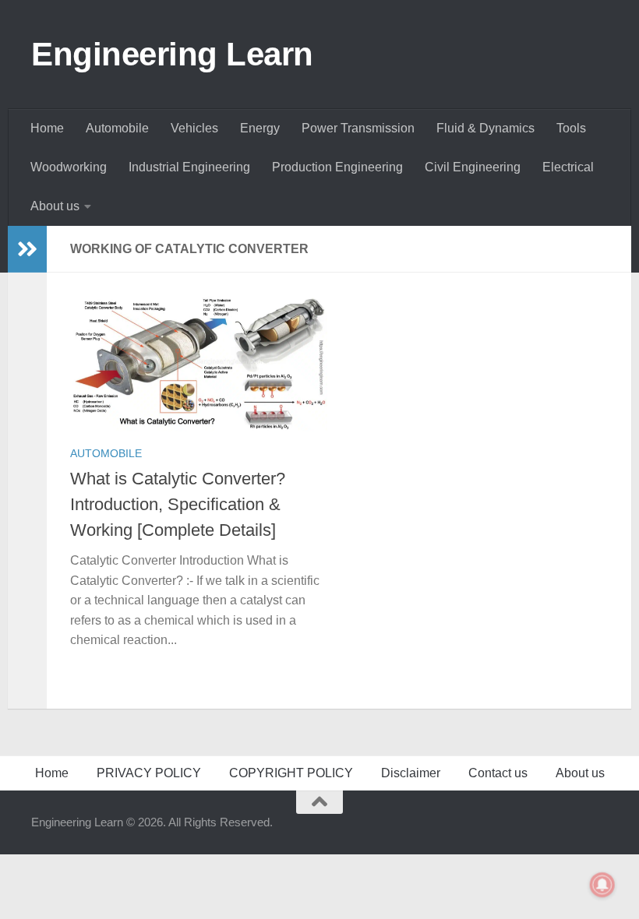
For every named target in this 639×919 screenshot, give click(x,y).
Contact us (498, 773)
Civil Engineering (473, 167)
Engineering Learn (172, 54)
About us (54, 206)
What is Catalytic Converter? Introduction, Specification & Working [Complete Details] (177, 504)
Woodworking (68, 167)
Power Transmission (358, 128)
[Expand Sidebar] (27, 249)
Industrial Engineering (189, 167)
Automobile (117, 128)
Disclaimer (410, 773)
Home (47, 128)
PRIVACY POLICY (149, 773)
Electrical (568, 167)
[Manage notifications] (602, 884)
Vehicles (194, 128)
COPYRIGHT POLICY (291, 773)
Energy (260, 128)
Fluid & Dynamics (485, 128)
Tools (571, 128)
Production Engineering (337, 167)
